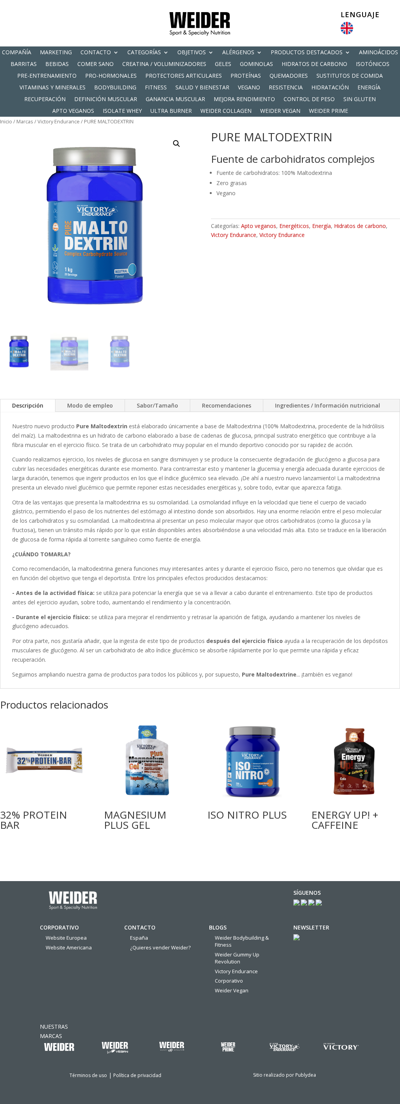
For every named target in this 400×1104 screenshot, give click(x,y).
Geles (223, 64)
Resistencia (286, 88)
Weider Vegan (280, 111)
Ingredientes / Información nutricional (327, 405)
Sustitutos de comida (349, 76)
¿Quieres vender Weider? (160, 947)
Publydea (305, 1075)
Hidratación (330, 88)
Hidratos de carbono (314, 64)
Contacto (95, 53)
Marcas (24, 121)
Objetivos (191, 53)
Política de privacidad (137, 1075)
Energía (368, 88)
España (139, 937)
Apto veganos (73, 111)
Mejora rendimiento (244, 99)
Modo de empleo (90, 405)
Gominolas (256, 64)
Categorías (144, 53)
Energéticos (294, 226)
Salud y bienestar (202, 88)
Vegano (249, 88)
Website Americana (69, 947)
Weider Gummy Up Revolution (237, 958)
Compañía (16, 53)
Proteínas (245, 76)
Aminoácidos (378, 53)
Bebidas (57, 64)
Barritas (24, 64)
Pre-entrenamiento (47, 76)
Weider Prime (328, 111)
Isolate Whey (122, 111)
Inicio (6, 121)
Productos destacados (307, 53)
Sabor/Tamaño (157, 405)
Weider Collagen (226, 111)
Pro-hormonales (111, 76)
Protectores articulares (183, 76)
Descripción (27, 405)
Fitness (156, 88)
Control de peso (309, 99)
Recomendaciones (226, 405)
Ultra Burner (171, 111)
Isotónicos (372, 64)
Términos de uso (88, 1075)
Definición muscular (105, 99)
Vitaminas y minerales (53, 88)
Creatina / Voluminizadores (164, 64)
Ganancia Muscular (175, 99)
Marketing (56, 53)
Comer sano (95, 64)
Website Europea (66, 937)
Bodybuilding (115, 88)
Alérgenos (238, 53)
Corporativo (229, 980)
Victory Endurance (59, 121)
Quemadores (289, 76)
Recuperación (45, 99)
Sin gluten (359, 99)
